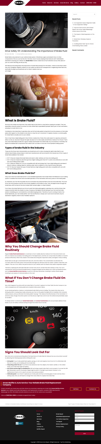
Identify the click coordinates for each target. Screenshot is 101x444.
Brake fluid (29, 60)
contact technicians (42, 301)
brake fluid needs (28, 301)
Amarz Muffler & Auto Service (24, 54)
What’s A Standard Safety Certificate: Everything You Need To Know (24, 404)
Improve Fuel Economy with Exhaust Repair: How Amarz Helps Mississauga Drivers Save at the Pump (82, 29)
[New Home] (19, 418)
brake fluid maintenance (16, 254)
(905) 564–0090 (11, 395)
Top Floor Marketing (65, 442)
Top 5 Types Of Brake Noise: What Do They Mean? (81, 404)
